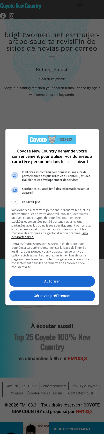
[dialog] (52, 217)
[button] (52, 202)
